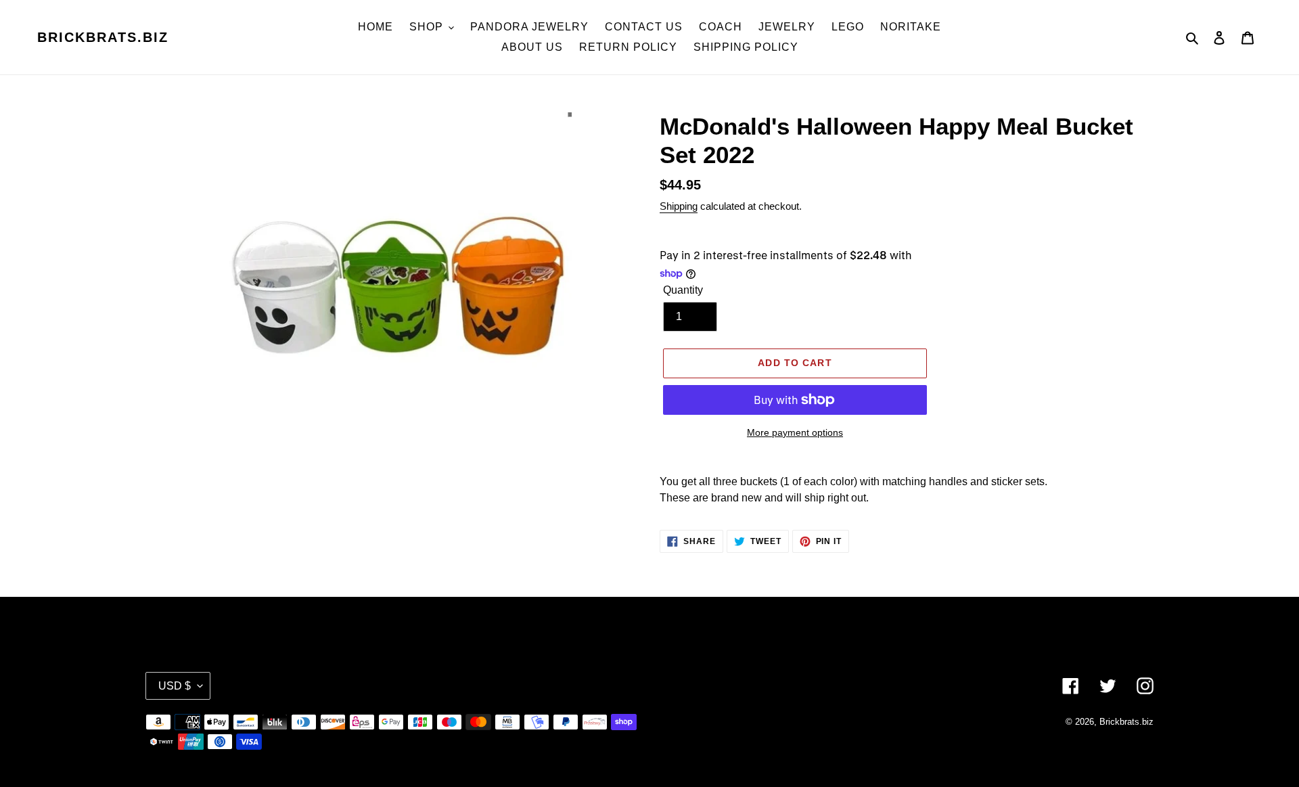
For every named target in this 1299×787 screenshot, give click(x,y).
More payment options (795, 432)
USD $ (174, 686)
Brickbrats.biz (102, 37)
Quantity (683, 290)
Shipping (679, 206)
